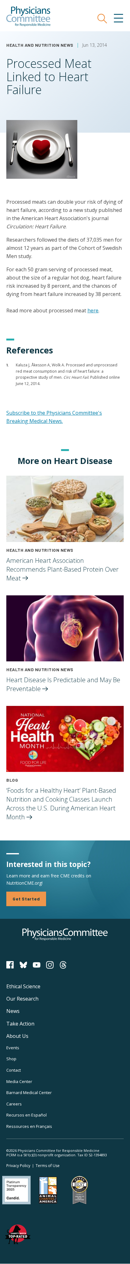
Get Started (26, 898)
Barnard (29, 1092)
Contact (13, 1070)
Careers (14, 1104)
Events (12, 1047)
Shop (11, 1059)
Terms (48, 1165)
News (13, 1011)
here (92, 310)
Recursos (26, 1115)
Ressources (29, 1126)
